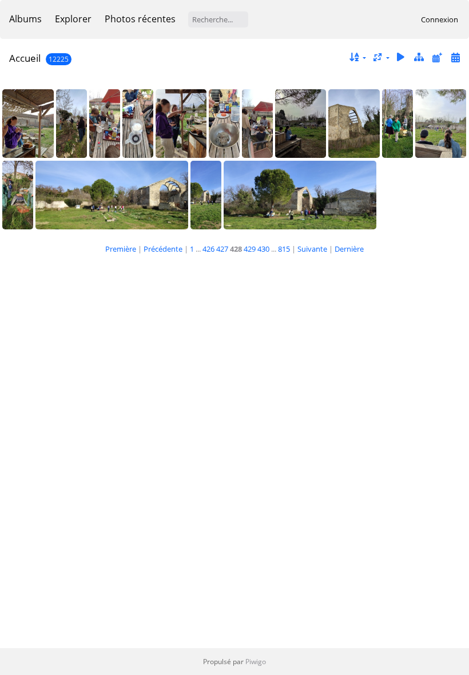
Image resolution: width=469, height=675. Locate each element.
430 (263, 249)
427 (222, 249)
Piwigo (255, 661)
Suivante (312, 249)
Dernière (349, 249)
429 (250, 249)
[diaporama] (401, 57)
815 (284, 249)
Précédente (163, 249)
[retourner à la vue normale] (419, 57)
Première (120, 249)
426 (208, 249)
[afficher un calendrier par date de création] (455, 57)
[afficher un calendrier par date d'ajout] (437, 57)
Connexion (439, 19)
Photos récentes (140, 19)
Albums (25, 19)
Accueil (25, 58)
